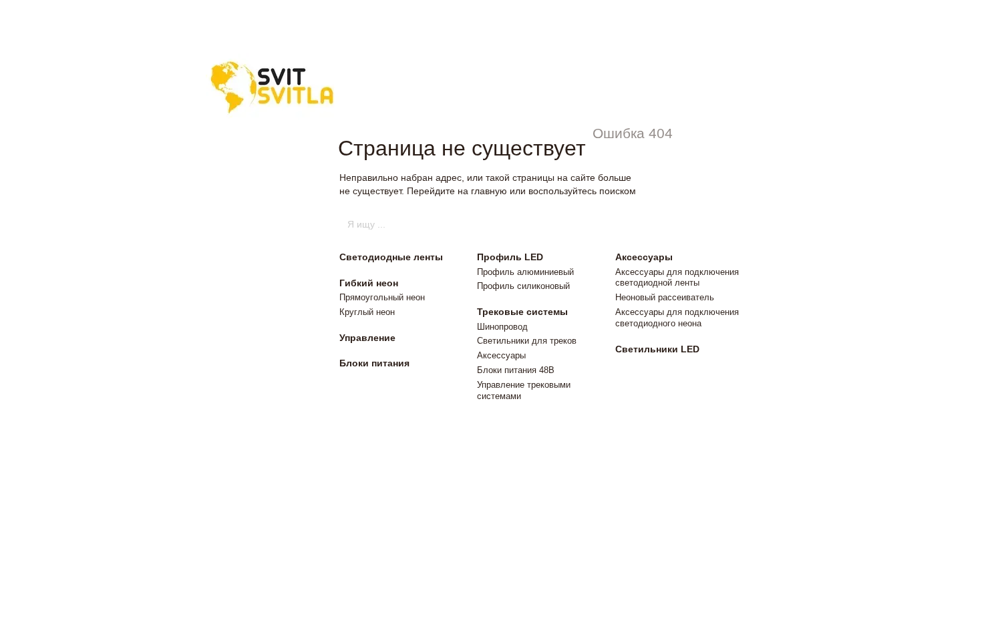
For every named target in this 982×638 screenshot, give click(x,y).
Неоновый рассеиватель (664, 297)
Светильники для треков (527, 341)
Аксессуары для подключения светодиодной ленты (677, 277)
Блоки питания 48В (515, 370)
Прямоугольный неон (382, 297)
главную (489, 191)
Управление (367, 337)
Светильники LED (657, 349)
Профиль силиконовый (523, 286)
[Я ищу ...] (636, 224)
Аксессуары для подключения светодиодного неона (677, 317)
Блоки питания (374, 363)
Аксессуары (501, 355)
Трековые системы (522, 311)
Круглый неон (367, 312)
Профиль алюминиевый (525, 272)
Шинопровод (502, 327)
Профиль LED (510, 257)
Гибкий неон (368, 283)
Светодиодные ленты (391, 257)
